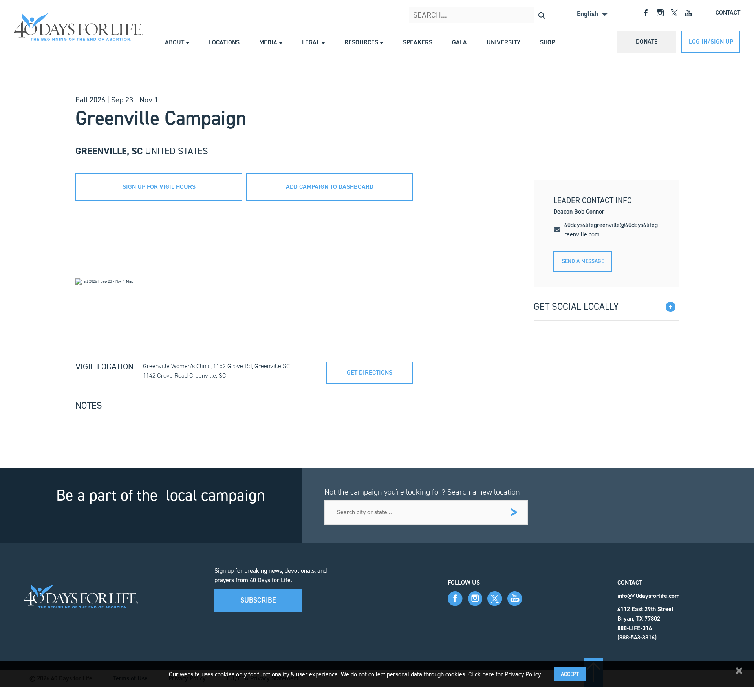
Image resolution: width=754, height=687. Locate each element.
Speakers (417, 42)
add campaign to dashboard (329, 187)
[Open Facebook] (646, 12)
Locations (224, 42)
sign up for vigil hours (159, 187)
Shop (547, 42)
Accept (570, 674)
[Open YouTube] (688, 12)
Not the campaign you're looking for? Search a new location (422, 492)
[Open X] (674, 12)
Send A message (583, 261)
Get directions (369, 372)
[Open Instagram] (660, 12)
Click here (481, 674)
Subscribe (258, 600)
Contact (728, 12)
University (503, 42)
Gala (459, 42)
